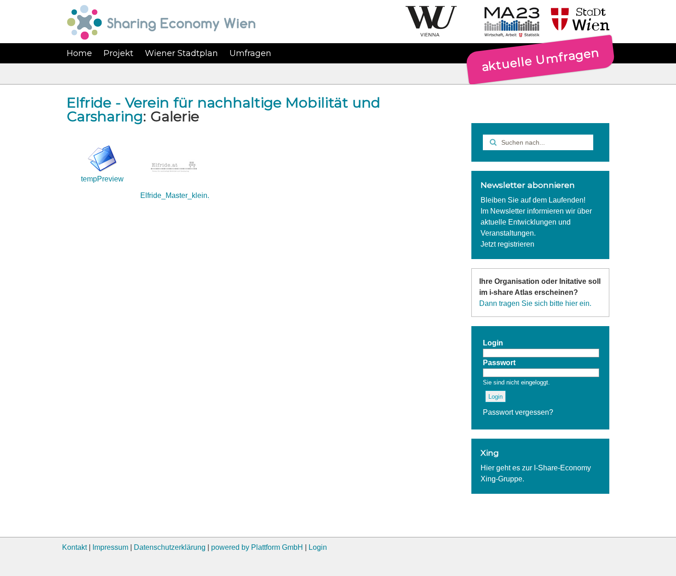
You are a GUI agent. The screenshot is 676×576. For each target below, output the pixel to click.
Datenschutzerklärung (170, 547)
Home (79, 53)
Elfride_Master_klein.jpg (179, 195)
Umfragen (250, 53)
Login (318, 547)
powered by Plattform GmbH (257, 547)
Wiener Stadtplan (181, 53)
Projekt (118, 53)
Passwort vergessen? (518, 412)
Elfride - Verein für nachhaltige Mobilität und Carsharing (223, 109)
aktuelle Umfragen (540, 59)
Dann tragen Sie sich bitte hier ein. (535, 303)
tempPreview (102, 179)
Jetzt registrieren (507, 244)
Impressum (110, 547)
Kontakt (74, 547)
